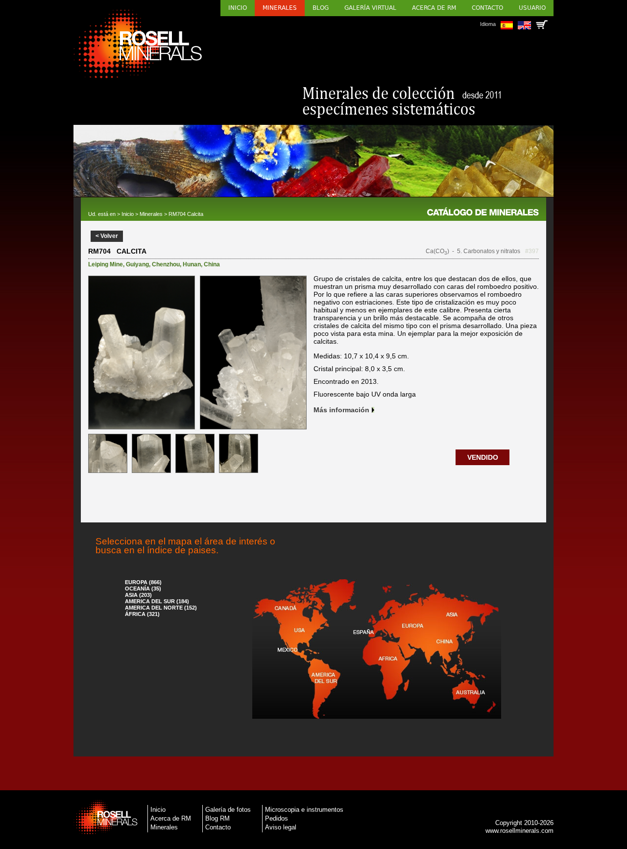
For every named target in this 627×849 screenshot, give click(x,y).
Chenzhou (166, 264)
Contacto (487, 7)
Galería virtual (370, 7)
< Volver (107, 236)
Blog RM (217, 818)
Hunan (192, 264)
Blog (321, 7)
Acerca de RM (434, 7)
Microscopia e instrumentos (304, 809)
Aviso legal (280, 827)
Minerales (280, 7)
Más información (341, 410)
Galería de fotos (228, 809)
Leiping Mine (105, 264)
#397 (532, 251)
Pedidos (276, 818)
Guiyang (137, 264)
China (212, 264)
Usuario (532, 7)
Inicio (237, 7)
